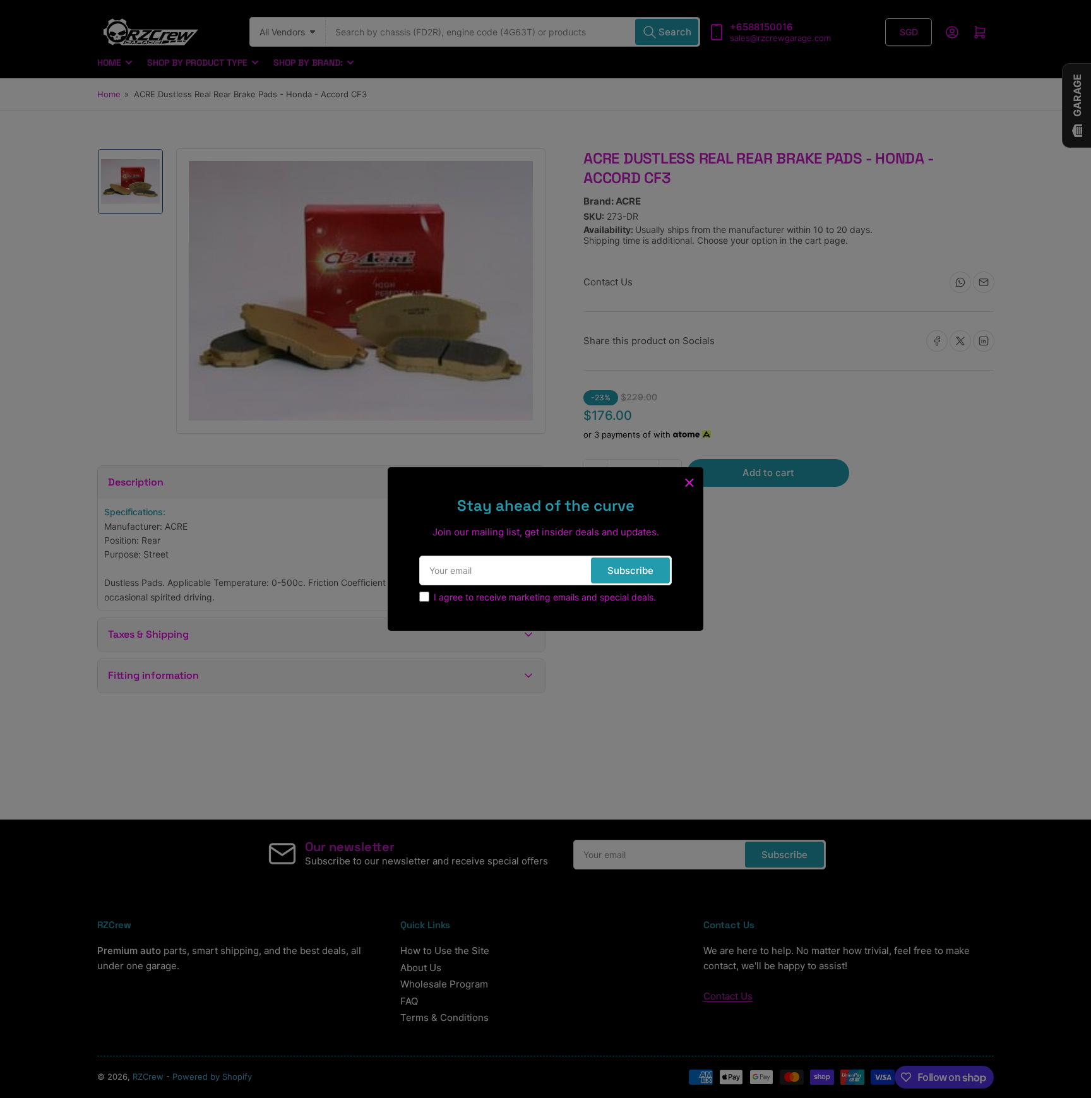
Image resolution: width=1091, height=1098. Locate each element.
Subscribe (630, 570)
